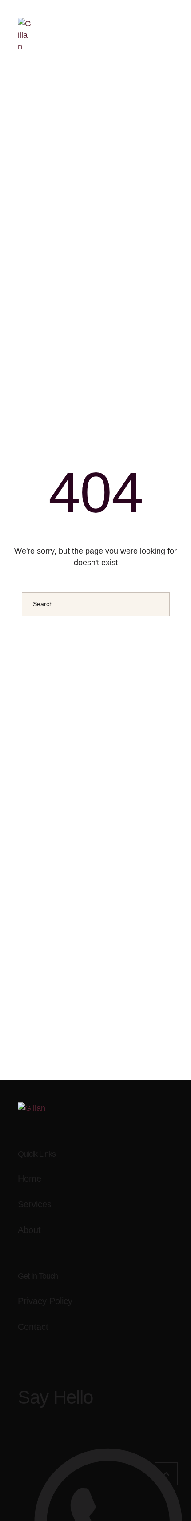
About (29, 1230)
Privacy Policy (45, 1301)
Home (29, 1178)
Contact (33, 1327)
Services (35, 1204)
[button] (166, 1473)
